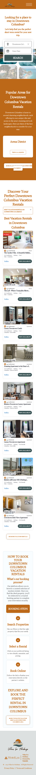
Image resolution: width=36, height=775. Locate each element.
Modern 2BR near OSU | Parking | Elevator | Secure (15, 481)
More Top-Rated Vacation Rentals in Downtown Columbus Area (18, 720)
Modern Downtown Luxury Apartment (17, 404)
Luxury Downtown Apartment (14, 442)
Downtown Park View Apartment (16, 517)
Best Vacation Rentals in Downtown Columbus (14, 211)
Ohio (5, 256)
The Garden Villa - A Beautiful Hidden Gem (17, 254)
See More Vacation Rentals (18, 536)
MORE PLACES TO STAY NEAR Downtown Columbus (19, 167)
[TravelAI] (11, 757)
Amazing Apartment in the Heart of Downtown (16, 367)
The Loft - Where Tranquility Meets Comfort (16, 291)
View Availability (25, 261)
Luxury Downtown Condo (13, 328)
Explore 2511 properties (18, 152)
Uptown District (14, 370)
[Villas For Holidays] (18, 745)
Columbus (10, 256)
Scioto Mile (13, 332)
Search (18, 57)
